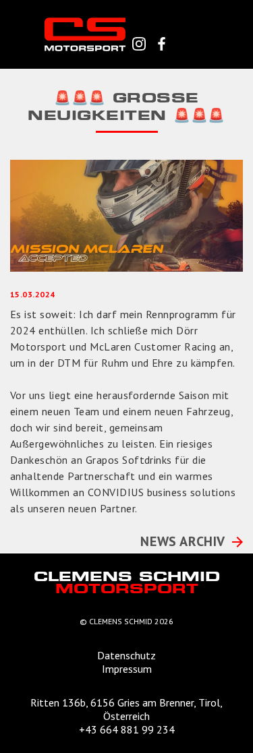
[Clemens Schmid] (85, 34)
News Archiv (182, 541)
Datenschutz (126, 655)
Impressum (127, 668)
